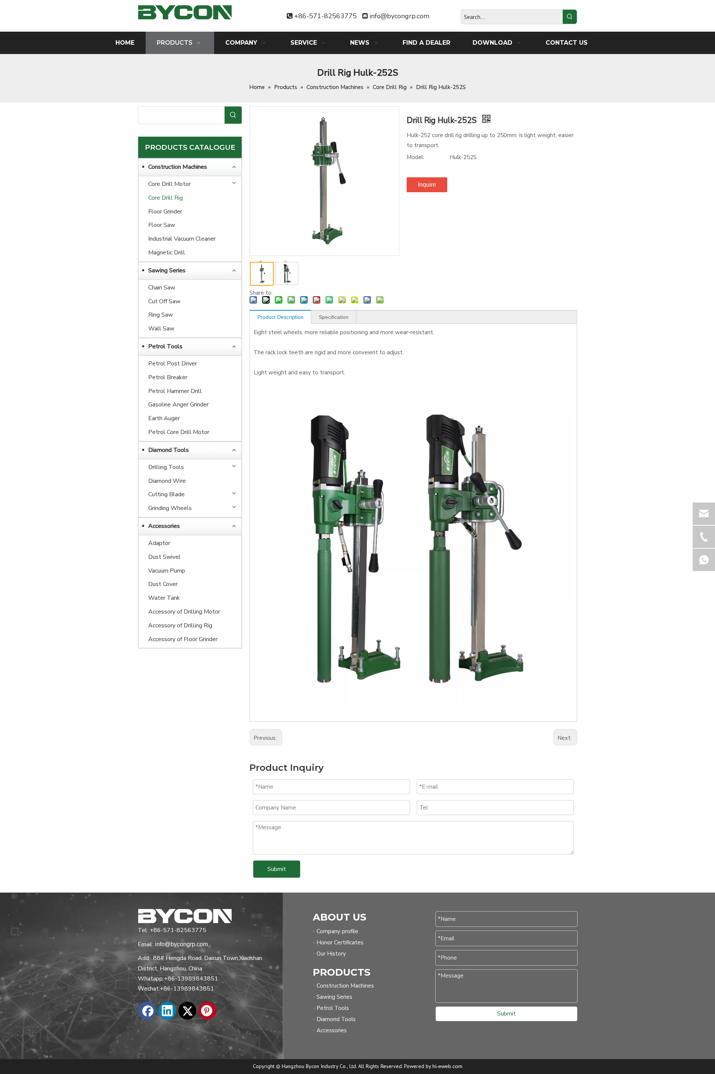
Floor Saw (161, 225)
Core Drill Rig (165, 198)
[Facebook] (147, 1011)
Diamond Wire (167, 481)
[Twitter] (187, 1011)
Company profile (337, 931)
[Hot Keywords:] (570, 17)
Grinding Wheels (170, 508)
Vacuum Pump (166, 571)
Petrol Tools (165, 346)
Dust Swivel (164, 557)
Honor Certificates (340, 942)
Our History (331, 953)
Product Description (280, 317)
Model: (415, 157)
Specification (334, 317)
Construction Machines (177, 167)
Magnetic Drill (166, 252)
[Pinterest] (207, 1011)
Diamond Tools (168, 450)
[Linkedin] (167, 1011)
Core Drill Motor (169, 184)
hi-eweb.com (447, 1066)
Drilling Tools (166, 467)
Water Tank (164, 598)
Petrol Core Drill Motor (178, 432)
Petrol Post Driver (172, 363)
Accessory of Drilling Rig (180, 625)
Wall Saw (161, 328)
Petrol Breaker (167, 377)
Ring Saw (160, 315)
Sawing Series (166, 270)
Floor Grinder (165, 211)
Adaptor (159, 543)
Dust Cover (163, 584)
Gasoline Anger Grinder (178, 404)
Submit (276, 869)
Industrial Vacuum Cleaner (182, 239)
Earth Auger (164, 418)
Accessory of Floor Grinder (182, 639)
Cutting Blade (166, 494)
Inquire (427, 184)
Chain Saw (161, 287)
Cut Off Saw (164, 301)
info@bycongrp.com (399, 16)
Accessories (164, 526)
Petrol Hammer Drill (175, 391)
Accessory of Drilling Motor (184, 612)
